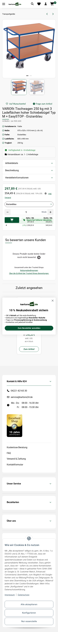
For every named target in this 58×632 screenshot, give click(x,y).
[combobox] (29, 204)
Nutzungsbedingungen (29, 270)
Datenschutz (23, 595)
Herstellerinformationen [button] (17, 177)
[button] (46, 4)
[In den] (12, 220)
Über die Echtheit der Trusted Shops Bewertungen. (29, 273)
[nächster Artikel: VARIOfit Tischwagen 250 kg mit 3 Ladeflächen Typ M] (53, 14)
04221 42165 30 (19, 390)
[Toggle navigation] (3, 4)
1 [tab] (27, 75)
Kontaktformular (15, 464)
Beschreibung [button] (12, 170)
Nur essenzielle (29, 621)
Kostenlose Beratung (17, 447)
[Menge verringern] (7, 212)
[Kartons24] (14, 4)
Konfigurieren (29, 612)
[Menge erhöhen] (50, 212)
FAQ (9, 453)
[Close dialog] (53, 300)
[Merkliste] (39, 4)
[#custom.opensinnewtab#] (14, 425)
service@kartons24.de (22, 397)
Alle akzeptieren (29, 604)
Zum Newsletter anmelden (29, 328)
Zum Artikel (29, 349)
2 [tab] (31, 75)
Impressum (10, 595)
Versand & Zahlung (16, 458)
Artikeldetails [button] (11, 163)
